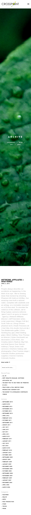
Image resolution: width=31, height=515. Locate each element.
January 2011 (6, 441)
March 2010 (6, 448)
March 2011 (6, 436)
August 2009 (6, 459)
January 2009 (6, 464)
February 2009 (7, 461)
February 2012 (7, 418)
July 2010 (5, 443)
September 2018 (7, 401)
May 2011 (5, 431)
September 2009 (7, 457)
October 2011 (7, 420)
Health (4, 497)
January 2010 (6, 452)
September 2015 (7, 413)
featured (5, 494)
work (4, 508)
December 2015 (7, 406)
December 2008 (7, 466)
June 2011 (5, 429)
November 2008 (7, 468)
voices (4, 506)
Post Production (8, 501)
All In (4, 375)
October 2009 (7, 454)
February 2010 (7, 450)
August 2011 (6, 424)
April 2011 (5, 434)
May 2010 (5, 445)
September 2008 (7, 473)
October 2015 (7, 411)
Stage (4, 504)
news (4, 499)
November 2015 (7, 408)
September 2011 (7, 422)
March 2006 (6, 487)
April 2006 (5, 484)
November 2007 (7, 475)
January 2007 (6, 480)
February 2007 (7, 478)
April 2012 (5, 415)
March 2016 (6, 404)
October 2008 (7, 471)
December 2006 (7, 482)
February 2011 (7, 438)
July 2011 (5, 427)
